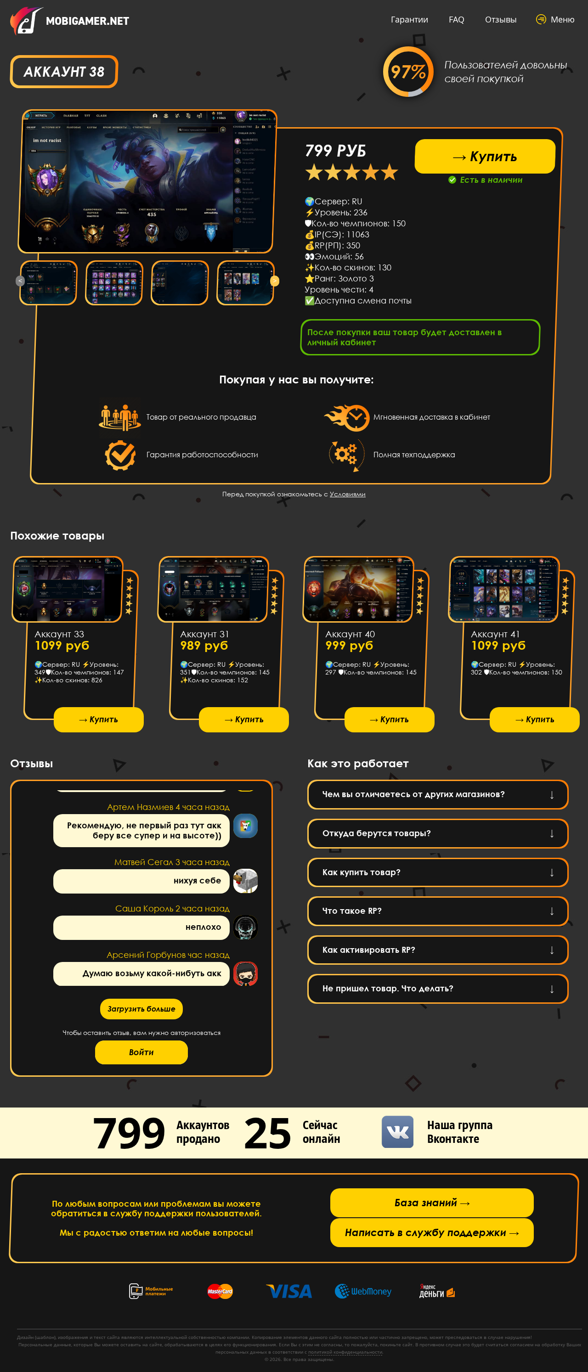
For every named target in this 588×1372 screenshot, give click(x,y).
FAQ (456, 19)
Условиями (348, 494)
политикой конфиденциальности (345, 1352)
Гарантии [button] (409, 19)
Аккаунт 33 (59, 634)
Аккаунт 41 (495, 634)
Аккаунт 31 (204, 634)
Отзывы (501, 19)
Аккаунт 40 (350, 634)
